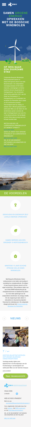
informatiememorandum (15, 410)
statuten (10, 408)
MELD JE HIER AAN (9, 418)
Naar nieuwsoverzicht (15, 375)
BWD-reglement (20, 408)
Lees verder (7, 371)
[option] (15, 348)
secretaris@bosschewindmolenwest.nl (18, 403)
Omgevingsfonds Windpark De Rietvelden (17, 305)
